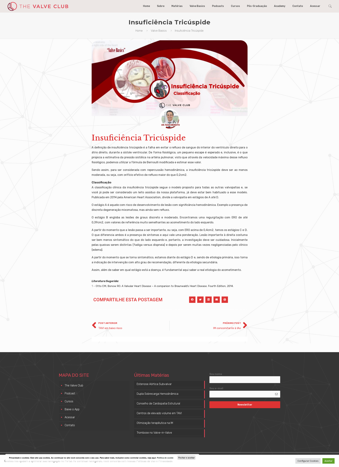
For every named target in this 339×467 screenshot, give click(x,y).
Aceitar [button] (328, 461)
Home (139, 30)
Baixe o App (72, 409)
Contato (70, 425)
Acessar (70, 417)
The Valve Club (74, 385)
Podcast (70, 393)
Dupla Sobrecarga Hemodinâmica (157, 393)
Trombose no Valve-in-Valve (154, 432)
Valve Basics (159, 30)
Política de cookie (165, 457)
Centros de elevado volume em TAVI (159, 413)
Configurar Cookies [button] (308, 461)
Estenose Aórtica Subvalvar (154, 384)
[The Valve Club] (38, 6)
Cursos (69, 401)
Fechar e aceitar (186, 457)
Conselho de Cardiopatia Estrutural (158, 403)
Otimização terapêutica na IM (155, 423)
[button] (192, 299)
